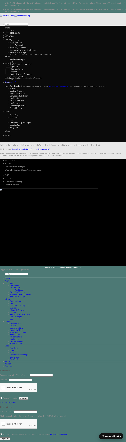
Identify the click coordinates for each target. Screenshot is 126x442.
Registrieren (5, 439)
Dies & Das (15, 125)
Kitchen (8, 82)
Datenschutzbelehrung (13, 181)
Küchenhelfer (16, 103)
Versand (8, 163)
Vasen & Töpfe (16, 76)
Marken (8, 135)
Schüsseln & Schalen (19, 96)
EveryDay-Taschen (17, 292)
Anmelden (23, 398)
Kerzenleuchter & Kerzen (21, 74)
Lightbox (14, 67)
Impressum (9, 178)
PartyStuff (14, 127)
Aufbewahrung (16, 59)
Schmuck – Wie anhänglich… (23, 50)
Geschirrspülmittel (18, 106)
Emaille (13, 88)
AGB (7, 175)
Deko (12, 62)
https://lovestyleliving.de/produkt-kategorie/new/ (31, 149)
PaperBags (14, 115)
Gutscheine (15, 40)
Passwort (4, 380)
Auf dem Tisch (16, 86)
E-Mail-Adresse (7, 412)
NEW (7, 32)
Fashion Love (15, 288)
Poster (12, 120)
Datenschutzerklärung (58, 434)
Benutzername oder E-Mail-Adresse (14, 375)
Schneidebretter (17, 108)
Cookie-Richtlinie (12, 185)
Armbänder (20, 45)
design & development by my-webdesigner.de (63, 267)
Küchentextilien (17, 101)
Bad (11, 79)
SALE (7, 131)
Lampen (13, 312)
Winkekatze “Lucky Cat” (21, 64)
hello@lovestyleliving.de (58, 86)
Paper (7, 112)
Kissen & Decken (17, 69)
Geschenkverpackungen (20, 122)
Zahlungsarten (10, 160)
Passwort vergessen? (8, 403)
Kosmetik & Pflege (18, 52)
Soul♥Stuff (9, 37)
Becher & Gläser (17, 91)
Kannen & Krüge (17, 93)
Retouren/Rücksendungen (15, 167)
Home (7, 28)
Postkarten (14, 117)
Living (7, 56)
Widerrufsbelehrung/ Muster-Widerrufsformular (23, 170)
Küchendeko (15, 98)
